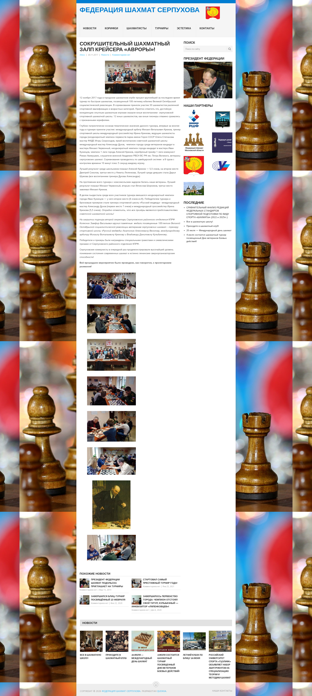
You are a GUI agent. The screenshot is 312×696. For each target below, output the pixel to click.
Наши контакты (222, 691)
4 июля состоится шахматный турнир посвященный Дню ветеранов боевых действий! (206, 238)
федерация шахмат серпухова (140, 10)
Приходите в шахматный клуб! (202, 226)
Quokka (161, 691)
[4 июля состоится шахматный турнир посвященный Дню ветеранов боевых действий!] (168, 641)
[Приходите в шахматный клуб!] (117, 641)
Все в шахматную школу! (199, 221)
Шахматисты (137, 28)
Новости (89, 28)
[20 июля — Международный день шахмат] (142, 641)
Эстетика (184, 28)
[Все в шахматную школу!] (91, 641)
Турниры (161, 28)
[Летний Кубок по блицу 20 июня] (194, 641)
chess (82, 55)
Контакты (207, 28)
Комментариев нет (121, 55)
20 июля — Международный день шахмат (208, 230)
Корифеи (111, 28)
